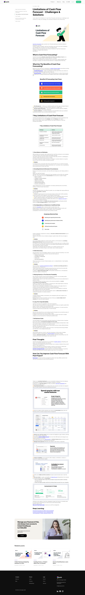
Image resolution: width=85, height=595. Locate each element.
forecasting (39, 206)
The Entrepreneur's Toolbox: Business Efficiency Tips (43, 513)
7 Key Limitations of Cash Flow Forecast (21, 14)
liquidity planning (57, 341)
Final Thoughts (17, 16)
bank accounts (47, 439)
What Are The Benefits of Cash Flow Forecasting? (21, 12)
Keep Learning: (17, 21)
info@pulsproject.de (60, 585)
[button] (53, 2)
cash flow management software (46, 265)
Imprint (44, 579)
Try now (22, 535)
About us (59, 1)
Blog (63, 1)
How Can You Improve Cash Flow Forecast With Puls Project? (20, 19)
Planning (30, 581)
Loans (30, 579)
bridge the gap (54, 477)
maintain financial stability (55, 68)
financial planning (51, 333)
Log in (73, 1)
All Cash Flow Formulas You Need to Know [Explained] (43, 510)
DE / (68, 1)
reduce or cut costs (62, 198)
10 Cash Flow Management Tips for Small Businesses (43, 511)
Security (44, 583)
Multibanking (31, 583)
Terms (44, 581)
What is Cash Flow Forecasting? (20, 9)
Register (78, 1)
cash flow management (60, 383)
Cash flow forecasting (37, 44)
